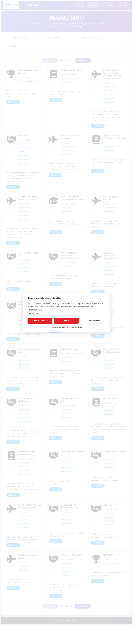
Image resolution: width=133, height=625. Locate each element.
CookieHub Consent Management (70, 327)
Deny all (66, 321)
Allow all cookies (40, 321)
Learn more (33, 313)
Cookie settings (93, 321)
